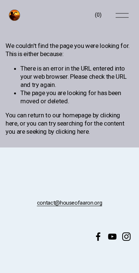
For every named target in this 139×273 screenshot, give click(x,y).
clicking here (72, 131)
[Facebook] (98, 236)
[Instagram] (126, 236)
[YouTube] (112, 236)
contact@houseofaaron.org (69, 202)
